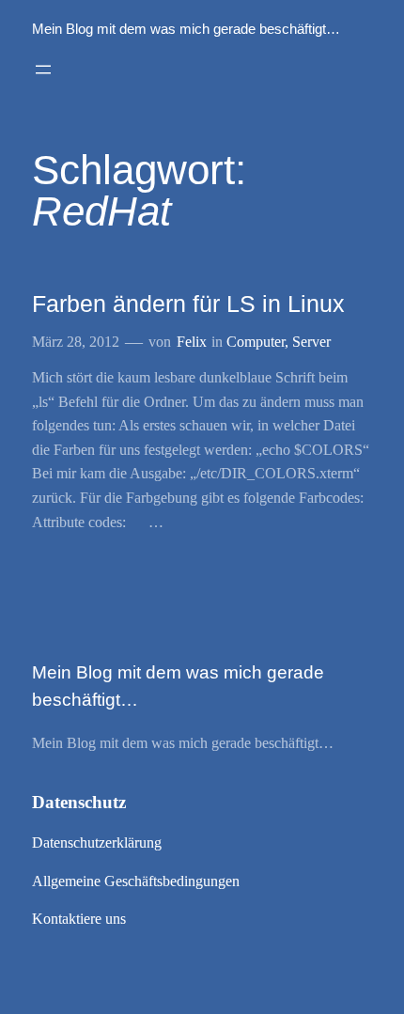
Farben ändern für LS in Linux (188, 303)
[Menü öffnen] (43, 69)
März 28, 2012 (75, 342)
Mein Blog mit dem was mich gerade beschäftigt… (186, 29)
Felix (192, 342)
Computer (255, 342)
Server (311, 342)
